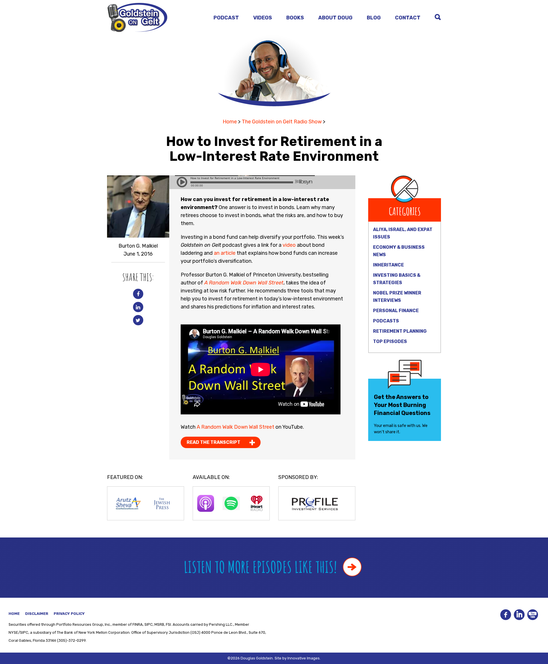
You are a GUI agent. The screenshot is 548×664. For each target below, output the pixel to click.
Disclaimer (36, 613)
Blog (374, 18)
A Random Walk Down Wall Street (235, 427)
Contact (407, 18)
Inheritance (388, 265)
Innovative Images (303, 658)
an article (224, 253)
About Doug (335, 18)
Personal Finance (396, 310)
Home (230, 122)
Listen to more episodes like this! (262, 567)
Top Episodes (390, 341)
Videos (262, 18)
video (289, 245)
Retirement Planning (400, 331)
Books (295, 18)
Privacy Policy (69, 613)
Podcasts (386, 321)
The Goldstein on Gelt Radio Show (282, 122)
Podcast (226, 18)
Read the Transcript (213, 442)
